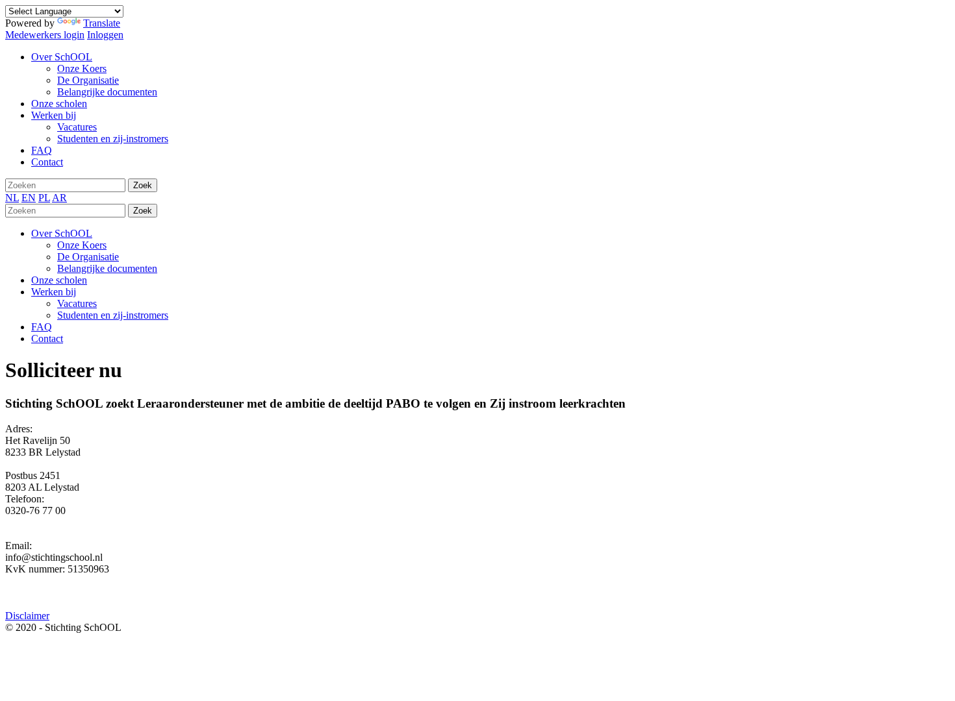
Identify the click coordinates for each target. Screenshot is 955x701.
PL (44, 197)
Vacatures (77, 303)
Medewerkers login (44, 34)
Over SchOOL (61, 233)
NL (12, 197)
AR (59, 197)
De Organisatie (88, 256)
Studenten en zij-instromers (112, 315)
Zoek (142, 185)
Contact (47, 338)
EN (28, 197)
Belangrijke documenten (107, 268)
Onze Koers (82, 245)
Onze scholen (59, 280)
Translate (101, 23)
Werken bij (53, 291)
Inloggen (105, 34)
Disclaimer (27, 615)
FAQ (41, 326)
